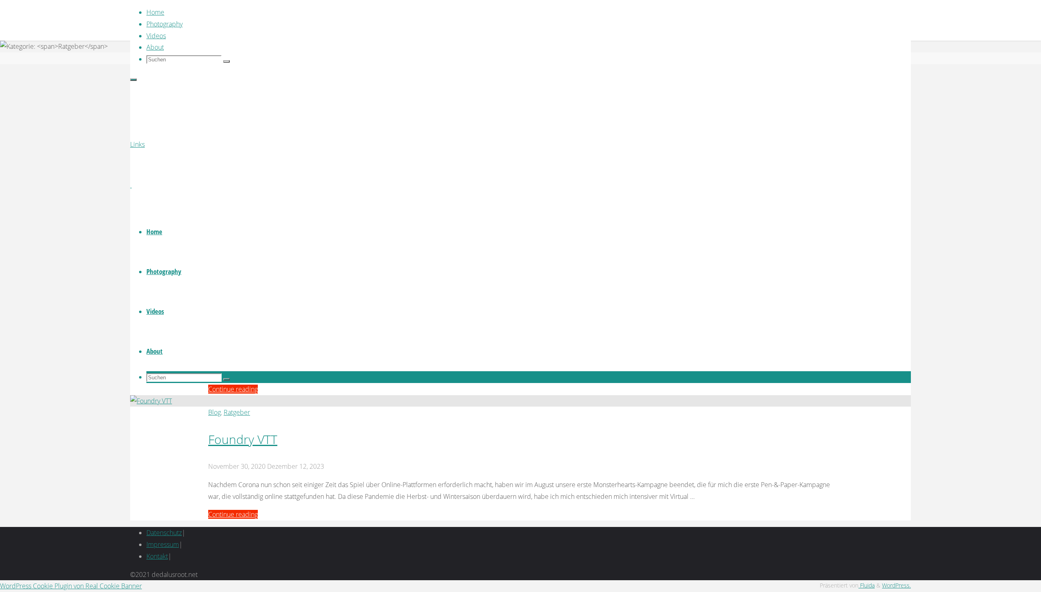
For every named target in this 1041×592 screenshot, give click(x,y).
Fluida (866, 585)
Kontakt (157, 556)
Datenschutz (164, 532)
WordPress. (896, 585)
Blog (214, 412)
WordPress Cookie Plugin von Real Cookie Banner (71, 585)
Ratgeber (237, 412)
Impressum (162, 544)
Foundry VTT (242, 439)
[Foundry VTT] (151, 400)
